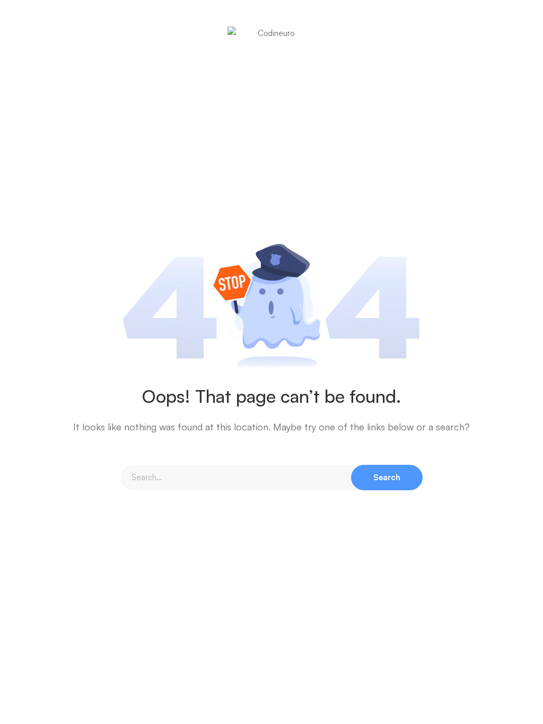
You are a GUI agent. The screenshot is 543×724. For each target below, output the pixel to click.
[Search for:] (271, 477)
